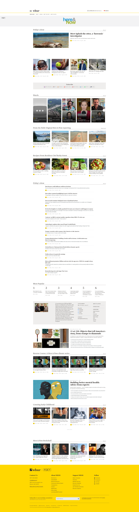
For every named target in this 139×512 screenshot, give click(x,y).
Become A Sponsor (77, 488)
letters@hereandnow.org (82, 318)
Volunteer (75, 479)
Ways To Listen (53, 14)
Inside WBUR (54, 479)
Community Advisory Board (57, 483)
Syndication (48, 505)
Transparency (54, 485)
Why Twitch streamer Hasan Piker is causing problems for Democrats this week (41, 73)
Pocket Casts (95, 315)
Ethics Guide (54, 490)
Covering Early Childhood (43, 405)
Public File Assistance (73, 505)
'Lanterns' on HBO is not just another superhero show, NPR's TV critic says (65, 217)
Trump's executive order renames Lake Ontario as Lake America (62, 231)
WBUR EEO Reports (66, 505)
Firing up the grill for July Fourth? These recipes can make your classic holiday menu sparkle (97, 172)
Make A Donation (76, 478)
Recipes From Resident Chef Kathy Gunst (50, 156)
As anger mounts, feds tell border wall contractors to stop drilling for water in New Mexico (60, 144)
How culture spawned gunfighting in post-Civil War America (61, 193)
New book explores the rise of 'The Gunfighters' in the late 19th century (77, 73)
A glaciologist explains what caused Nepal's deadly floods (60, 224)
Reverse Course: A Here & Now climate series (51, 353)
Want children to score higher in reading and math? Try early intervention (97, 421)
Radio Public (95, 316)
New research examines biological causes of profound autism (61, 200)
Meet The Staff (47, 14)
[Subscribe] (78, 499)
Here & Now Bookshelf (42, 441)
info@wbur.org (33, 480)
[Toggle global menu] (31, 11)
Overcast (95, 314)
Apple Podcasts (96, 311)
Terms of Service (55, 507)
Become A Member (77, 483)
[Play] (71, 40)
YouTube (80, 313)
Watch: (36, 95)
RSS (94, 318)
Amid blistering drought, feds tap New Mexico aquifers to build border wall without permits (78, 144)
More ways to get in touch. (36, 486)
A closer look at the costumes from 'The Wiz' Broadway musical (82, 339)
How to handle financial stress (76, 392)
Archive (41, 14)
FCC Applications (53, 505)
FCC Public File (59, 505)
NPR (94, 312)
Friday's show (38, 30)
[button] (40, 110)
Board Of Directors (55, 481)
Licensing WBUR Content (56, 492)
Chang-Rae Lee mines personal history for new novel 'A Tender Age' (77, 457)
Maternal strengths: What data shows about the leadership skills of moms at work (60, 421)
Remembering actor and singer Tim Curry (56, 271)
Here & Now (74, 40)
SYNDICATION (96, 306)
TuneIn (94, 321)
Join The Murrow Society (78, 486)
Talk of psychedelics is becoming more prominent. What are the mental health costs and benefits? (88, 390)
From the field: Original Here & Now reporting (52, 128)
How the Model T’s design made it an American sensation (81, 341)
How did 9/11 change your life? (96, 71)
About (37, 14)
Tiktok (80, 312)
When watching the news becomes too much (79, 398)
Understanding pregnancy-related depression (79, 395)
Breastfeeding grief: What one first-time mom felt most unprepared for (77, 421)
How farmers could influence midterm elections (58, 186)
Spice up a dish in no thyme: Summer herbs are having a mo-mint (58, 172)
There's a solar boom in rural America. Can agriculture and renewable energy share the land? (60, 370)
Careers (53, 486)
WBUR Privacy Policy (42, 505)
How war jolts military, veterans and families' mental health (81, 393)
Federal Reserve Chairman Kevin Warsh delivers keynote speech (62, 247)
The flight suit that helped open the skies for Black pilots (81, 344)
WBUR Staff (54, 488)
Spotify (94, 319)
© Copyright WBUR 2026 (33, 505)
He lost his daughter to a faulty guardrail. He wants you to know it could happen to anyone (69, 209)
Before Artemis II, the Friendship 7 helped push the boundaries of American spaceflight (86, 345)
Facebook (81, 309)
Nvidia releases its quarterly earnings (55, 254)
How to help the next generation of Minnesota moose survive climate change (97, 370)
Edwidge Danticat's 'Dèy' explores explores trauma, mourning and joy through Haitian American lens (60, 457)
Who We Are (54, 478)
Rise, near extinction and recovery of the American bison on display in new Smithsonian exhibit (87, 347)
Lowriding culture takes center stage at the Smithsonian (81, 342)
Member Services (76, 481)
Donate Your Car (76, 485)
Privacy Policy (49, 507)
